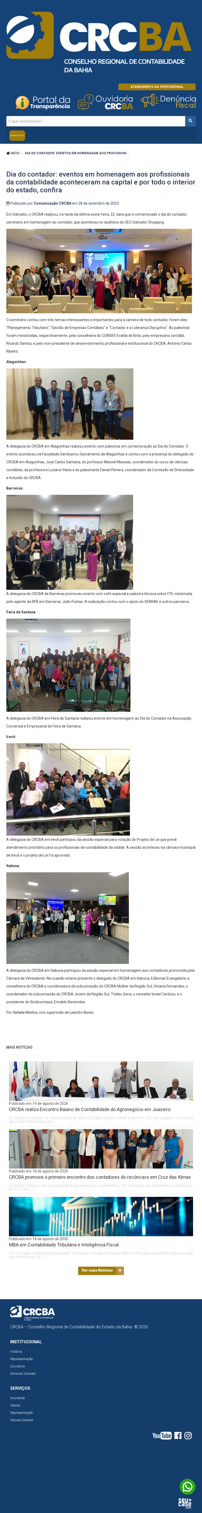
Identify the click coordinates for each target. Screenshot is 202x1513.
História (16, 1351)
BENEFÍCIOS (17, 135)
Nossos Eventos (21, 1420)
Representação (21, 1359)
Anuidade (17, 1398)
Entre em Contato (23, 1374)
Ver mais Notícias (97, 1270)
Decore (15, 1405)
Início (15, 153)
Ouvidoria (17, 1366)
